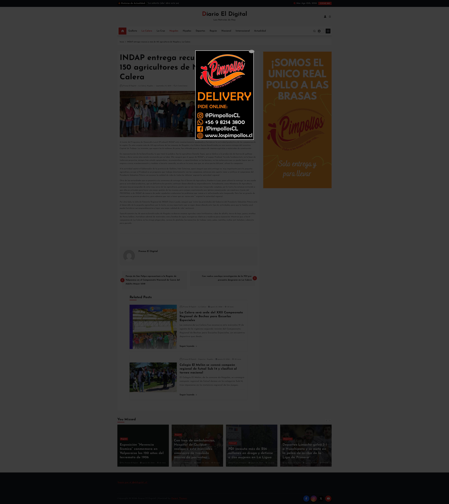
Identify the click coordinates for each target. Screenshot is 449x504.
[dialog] (224, 95)
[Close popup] (251, 51)
